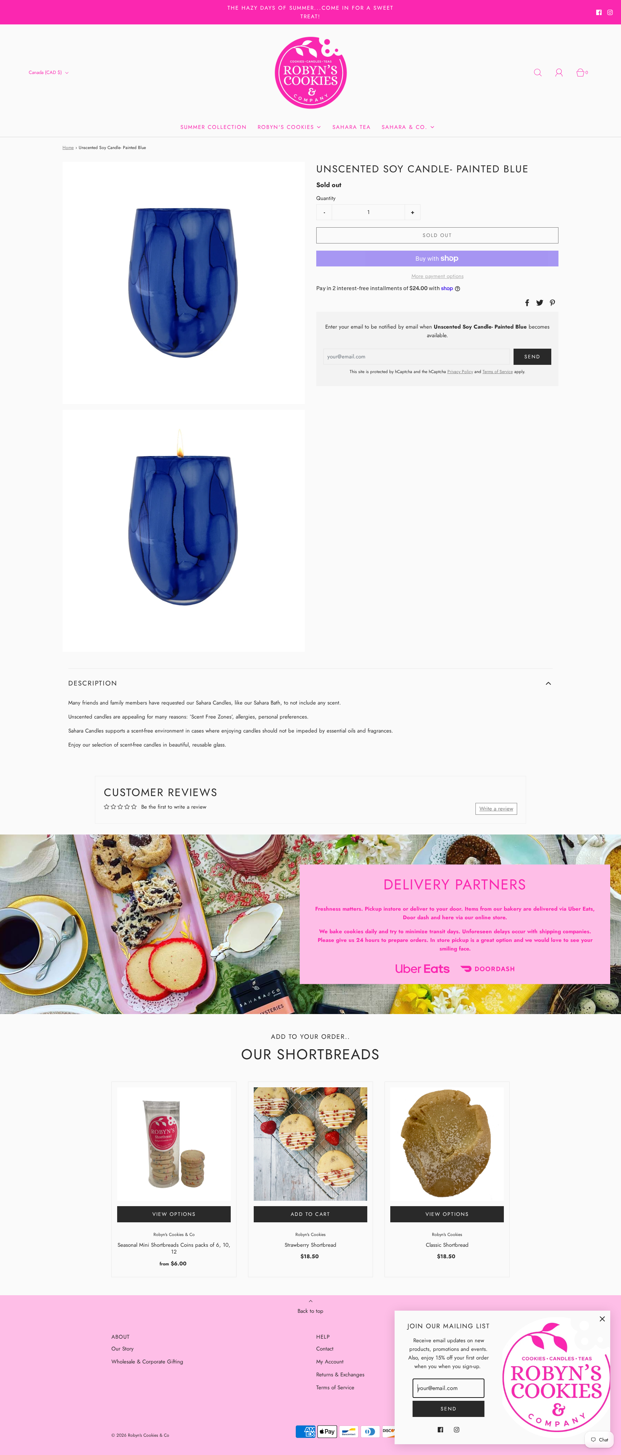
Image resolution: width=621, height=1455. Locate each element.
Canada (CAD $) (46, 72)
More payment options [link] (437, 276)
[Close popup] (602, 1318)
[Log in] (563, 72)
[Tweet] (538, 302)
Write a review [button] (496, 809)
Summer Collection (213, 127)
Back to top (310, 1311)
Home (68, 147)
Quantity (326, 198)
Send (449, 1408)
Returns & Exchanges (340, 1375)
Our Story (122, 1349)
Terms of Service (498, 371)
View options (174, 1214)
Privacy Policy (460, 371)
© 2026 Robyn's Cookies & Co (140, 1435)
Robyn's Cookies (310, 1234)
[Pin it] (551, 302)
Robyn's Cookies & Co (174, 1234)
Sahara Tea (351, 127)
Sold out (437, 235)
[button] (310, 683)
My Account (330, 1362)
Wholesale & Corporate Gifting (147, 1362)
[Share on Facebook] (526, 302)
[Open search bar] (542, 72)
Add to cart (310, 1214)
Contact (325, 1349)
